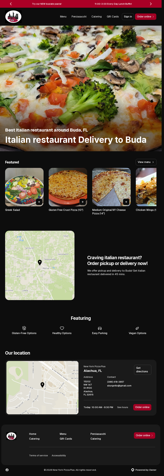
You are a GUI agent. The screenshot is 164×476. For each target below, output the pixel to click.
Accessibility (59, 455)
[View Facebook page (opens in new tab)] (7, 470)
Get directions (142, 369)
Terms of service (38, 455)
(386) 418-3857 (115, 381)
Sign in (128, 16)
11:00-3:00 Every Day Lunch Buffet (113, 3)
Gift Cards (113, 16)
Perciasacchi (79, 16)
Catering (96, 16)
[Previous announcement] (10, 3)
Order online (142, 407)
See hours (122, 407)
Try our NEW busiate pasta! (46, 3)
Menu (63, 16)
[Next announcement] (150, 3)
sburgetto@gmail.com (119, 385)
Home (32, 434)
